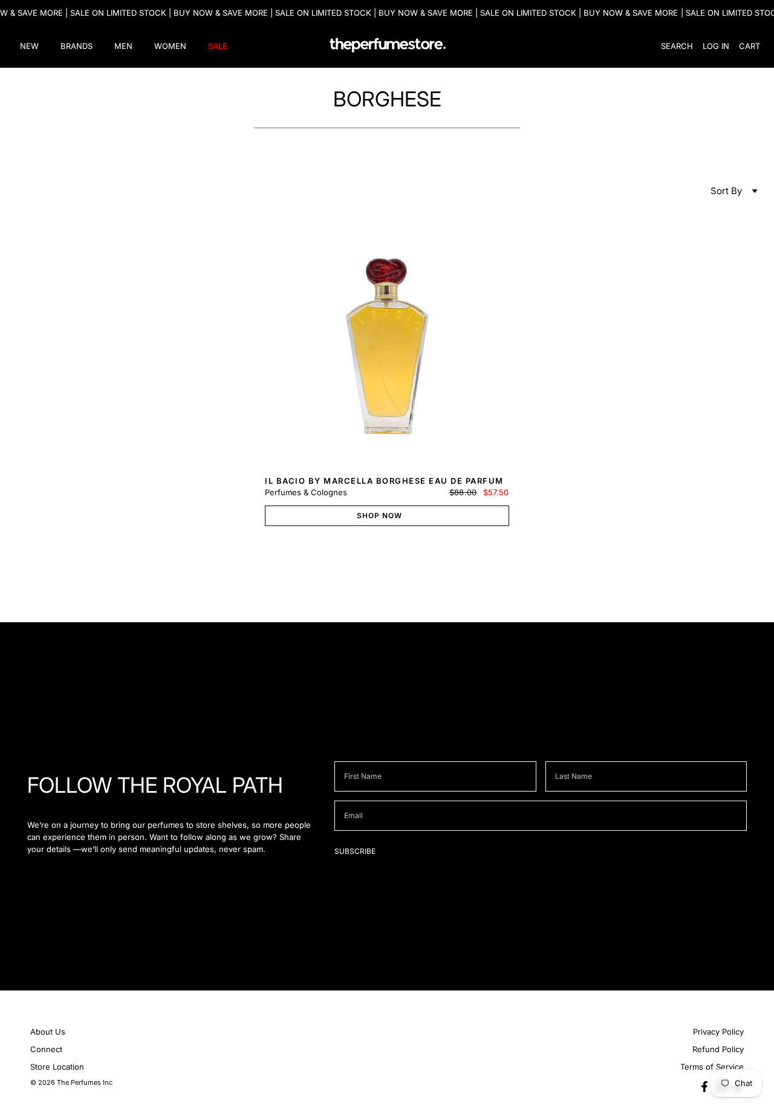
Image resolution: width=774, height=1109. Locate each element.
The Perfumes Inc (84, 1082)
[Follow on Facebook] (704, 1086)
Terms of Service (712, 1067)
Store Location (57, 1067)
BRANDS (76, 46)
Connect (46, 1049)
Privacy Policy (718, 1031)
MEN (123, 46)
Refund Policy (718, 1049)
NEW (29, 46)
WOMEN (170, 46)
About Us (47, 1031)
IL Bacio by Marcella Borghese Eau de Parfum (384, 481)
